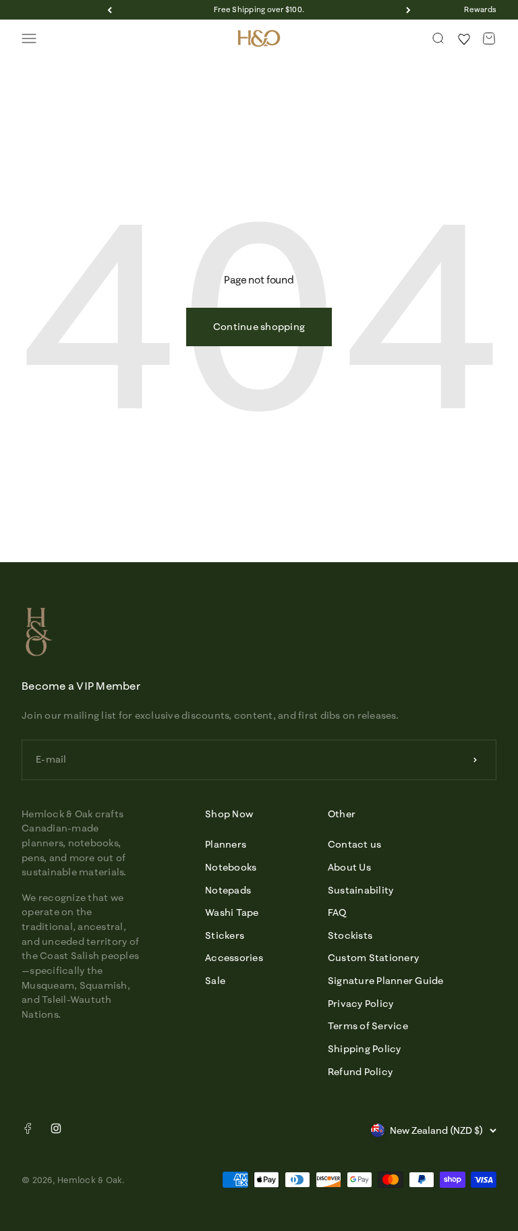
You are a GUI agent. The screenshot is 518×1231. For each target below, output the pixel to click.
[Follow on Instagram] (56, 1128)
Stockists (350, 935)
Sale (215, 981)
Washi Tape (232, 912)
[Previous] (109, 9)
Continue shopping (259, 327)
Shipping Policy (364, 1049)
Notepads (228, 890)
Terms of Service (368, 1026)
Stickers (224, 935)
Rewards (480, 9)
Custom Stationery (373, 958)
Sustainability (361, 890)
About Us (349, 867)
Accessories (234, 958)
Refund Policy (360, 1072)
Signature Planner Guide (386, 981)
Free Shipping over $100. (259, 9)
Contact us (355, 844)
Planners (225, 844)
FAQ (337, 912)
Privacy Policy (361, 1003)
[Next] (408, 9)
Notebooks (230, 867)
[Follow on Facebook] (28, 1131)
